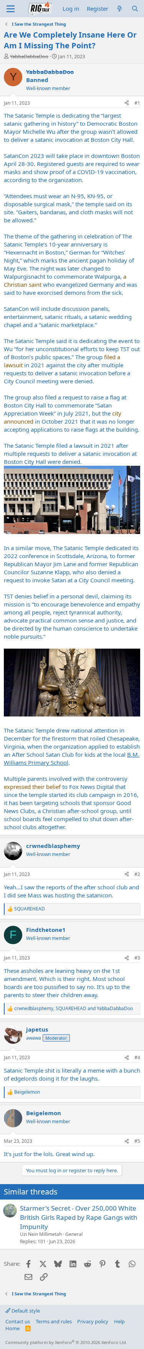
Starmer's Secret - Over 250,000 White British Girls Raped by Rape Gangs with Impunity (78, 1217)
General (74, 1234)
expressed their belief (32, 786)
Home (12, 1328)
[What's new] (119, 9)
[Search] (134, 9)
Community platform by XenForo (66, 1342)
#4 (137, 1057)
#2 (137, 874)
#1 (137, 103)
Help (119, 1321)
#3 (137, 958)
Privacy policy (92, 1321)
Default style (25, 1310)
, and (73, 1009)
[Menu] (11, 8)
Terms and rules (54, 1321)
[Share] (127, 103)
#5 (137, 1141)
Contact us (17, 1321)
